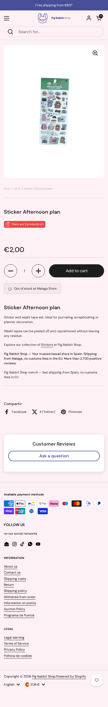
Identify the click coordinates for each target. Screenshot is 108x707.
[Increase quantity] (38, 270)
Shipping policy (15, 591)
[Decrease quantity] (10, 270)
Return (9, 585)
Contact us (12, 572)
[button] (99, 18)
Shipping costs (15, 579)
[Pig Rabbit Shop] (54, 18)
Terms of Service (16, 643)
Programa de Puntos (19, 615)
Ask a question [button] (54, 456)
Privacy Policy (14, 649)
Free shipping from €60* (54, 5)
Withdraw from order (20, 597)
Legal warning (14, 637)
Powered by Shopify (71, 676)
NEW (17, 188)
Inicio (7, 188)
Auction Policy (14, 609)
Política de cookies (18, 656)
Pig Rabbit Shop (44, 676)
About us (10, 566)
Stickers (47, 345)
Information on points (20, 603)
